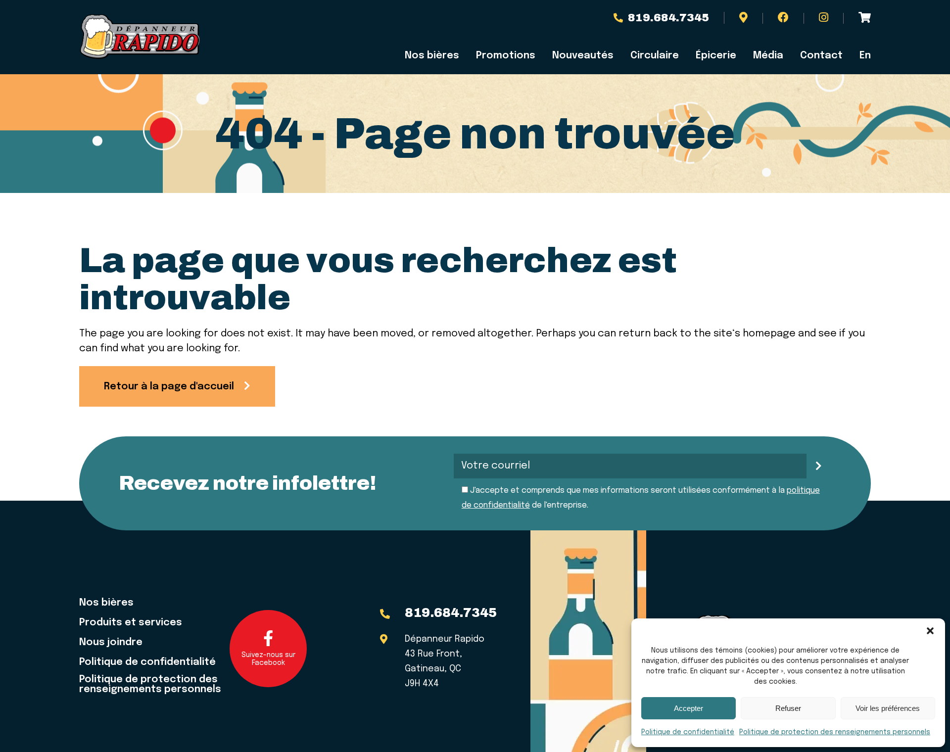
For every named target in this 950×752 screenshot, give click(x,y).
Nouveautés (583, 55)
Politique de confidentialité (687, 732)
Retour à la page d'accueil (169, 386)
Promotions (505, 55)
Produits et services (130, 623)
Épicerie (716, 55)
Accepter (688, 708)
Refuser (788, 708)
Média (768, 55)
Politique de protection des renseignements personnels (834, 732)
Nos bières (432, 55)
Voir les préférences (887, 708)
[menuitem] (861, 55)
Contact (821, 55)
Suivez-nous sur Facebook (268, 659)
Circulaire (654, 55)
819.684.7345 (668, 18)
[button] (930, 631)
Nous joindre (110, 643)
